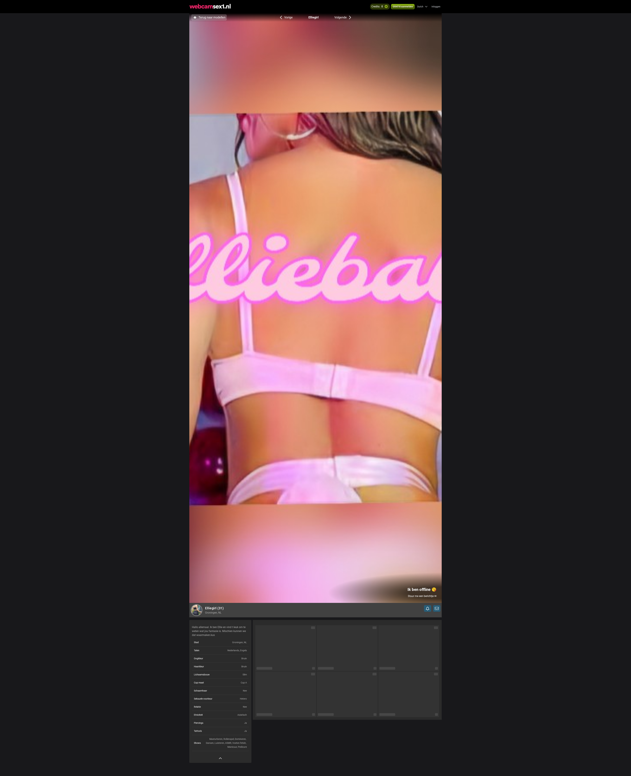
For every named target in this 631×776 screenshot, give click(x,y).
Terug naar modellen (212, 17)
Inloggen (436, 6)
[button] (422, 7)
